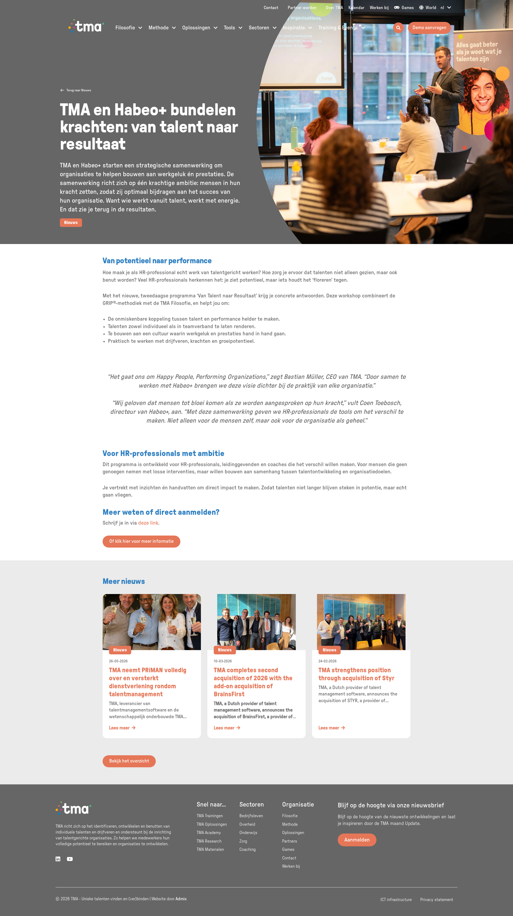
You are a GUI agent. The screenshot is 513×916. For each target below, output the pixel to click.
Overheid (247, 824)
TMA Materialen (210, 849)
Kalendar (356, 8)
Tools (230, 27)
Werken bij (379, 8)
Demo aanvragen (429, 27)
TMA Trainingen (210, 816)
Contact (271, 8)
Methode (159, 27)
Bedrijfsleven (251, 816)
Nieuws (71, 223)
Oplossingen (197, 27)
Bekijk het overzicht (129, 761)
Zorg (243, 841)
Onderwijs (248, 833)
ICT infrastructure (396, 900)
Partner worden (302, 8)
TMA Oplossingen (212, 824)
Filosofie (125, 27)
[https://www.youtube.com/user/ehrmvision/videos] (70, 859)
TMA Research (209, 841)
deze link (148, 523)
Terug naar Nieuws (79, 90)
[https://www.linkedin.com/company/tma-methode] (58, 859)
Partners (289, 841)
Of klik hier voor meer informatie (141, 541)
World (430, 8)
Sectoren (260, 27)
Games (407, 8)
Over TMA (334, 8)
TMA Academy (209, 833)
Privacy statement (436, 900)
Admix (181, 899)
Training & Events (338, 27)
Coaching (247, 849)
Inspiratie (294, 27)
